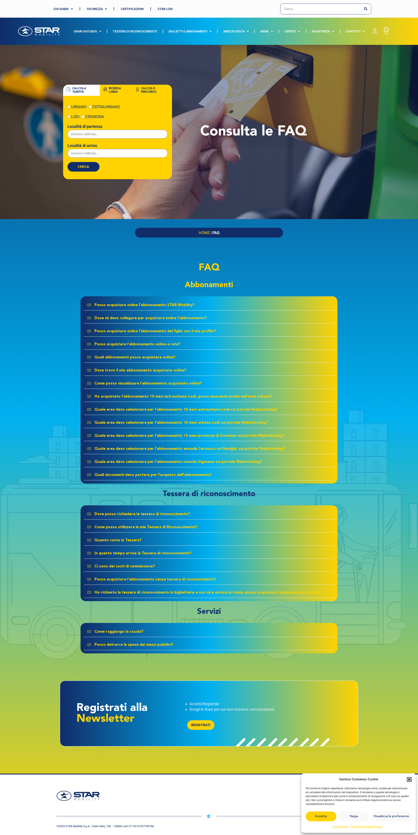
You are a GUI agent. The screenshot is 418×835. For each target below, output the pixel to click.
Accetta (321, 816)
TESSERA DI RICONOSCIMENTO (135, 31)
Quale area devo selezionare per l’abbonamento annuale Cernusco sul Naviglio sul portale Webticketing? (189, 449)
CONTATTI (353, 31)
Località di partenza (84, 126)
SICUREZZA (95, 9)
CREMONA (94, 116)
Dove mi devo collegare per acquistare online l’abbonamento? (150, 318)
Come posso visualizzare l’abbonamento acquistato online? (148, 383)
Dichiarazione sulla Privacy (367, 826)
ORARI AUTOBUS (85, 31)
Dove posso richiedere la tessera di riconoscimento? (142, 514)
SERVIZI (290, 31)
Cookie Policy (341, 826)
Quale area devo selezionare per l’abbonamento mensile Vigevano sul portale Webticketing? (178, 462)
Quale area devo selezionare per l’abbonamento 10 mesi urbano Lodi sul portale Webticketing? (181, 423)
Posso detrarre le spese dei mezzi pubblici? (133, 645)
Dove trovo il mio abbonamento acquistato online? (140, 370)
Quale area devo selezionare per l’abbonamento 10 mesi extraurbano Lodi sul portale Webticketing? (186, 410)
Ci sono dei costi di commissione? (124, 566)
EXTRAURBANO (106, 107)
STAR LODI (165, 9)
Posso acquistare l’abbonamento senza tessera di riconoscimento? (155, 579)
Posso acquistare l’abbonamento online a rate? (137, 344)
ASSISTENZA (321, 31)
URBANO (79, 107)
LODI (75, 116)
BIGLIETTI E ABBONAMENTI (188, 31)
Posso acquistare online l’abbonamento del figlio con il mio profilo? (155, 331)
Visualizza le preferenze (391, 816)
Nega (354, 816)
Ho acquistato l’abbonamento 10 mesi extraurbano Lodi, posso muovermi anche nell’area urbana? (183, 396)
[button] (409, 779)
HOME (204, 232)
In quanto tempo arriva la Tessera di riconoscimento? (142, 553)
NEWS (264, 31)
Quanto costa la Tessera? (118, 540)
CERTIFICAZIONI (132, 9)
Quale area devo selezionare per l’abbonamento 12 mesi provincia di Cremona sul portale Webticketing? (189, 436)
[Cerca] (365, 9)
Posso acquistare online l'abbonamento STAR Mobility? (144, 305)
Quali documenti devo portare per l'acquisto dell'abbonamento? (152, 475)
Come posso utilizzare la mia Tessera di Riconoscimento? (145, 527)
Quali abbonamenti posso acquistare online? (134, 357)
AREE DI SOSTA (234, 31)
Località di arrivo (82, 145)
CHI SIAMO (61, 9)
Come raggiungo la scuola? (118, 632)
